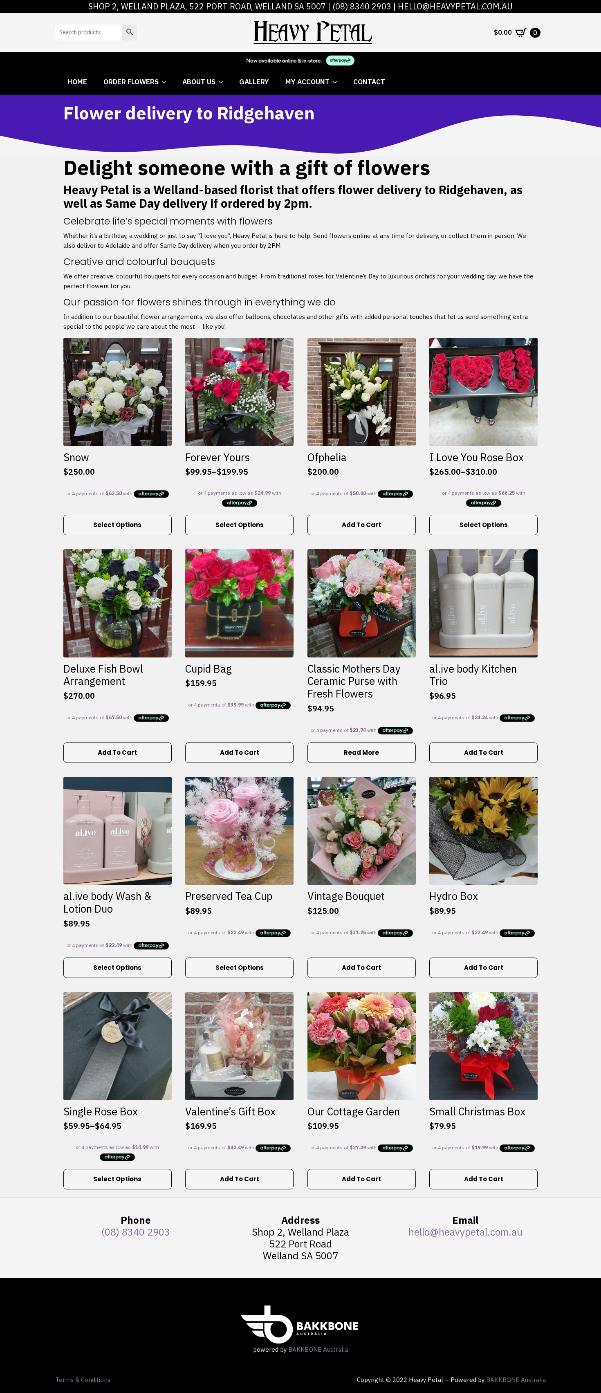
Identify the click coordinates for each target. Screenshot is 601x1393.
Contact (369, 81)
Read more (361, 752)
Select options (117, 524)
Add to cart (361, 524)
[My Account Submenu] (337, 82)
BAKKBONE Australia (318, 1349)
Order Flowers (131, 81)
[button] (129, 32)
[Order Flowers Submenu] (166, 82)
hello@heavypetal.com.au (455, 6)
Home (77, 81)
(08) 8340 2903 (361, 6)
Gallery (254, 81)
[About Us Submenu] (223, 82)
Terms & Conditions (82, 1380)
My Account (307, 81)
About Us (198, 81)
